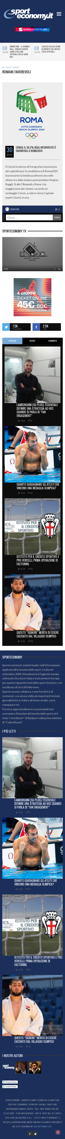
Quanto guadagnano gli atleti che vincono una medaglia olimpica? (38, 486)
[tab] (12, 341)
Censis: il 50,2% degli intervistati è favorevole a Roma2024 (36, 149)
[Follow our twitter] (6, 327)
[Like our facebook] (36, 327)
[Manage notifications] (57, 1132)
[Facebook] (30, 1133)
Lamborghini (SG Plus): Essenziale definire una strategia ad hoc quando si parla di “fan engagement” (37, 410)
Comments (52, 340)
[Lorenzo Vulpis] (35, 1067)
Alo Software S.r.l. (43, 1126)
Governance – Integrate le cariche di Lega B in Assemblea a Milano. (20, 50)
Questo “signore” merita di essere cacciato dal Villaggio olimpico (38, 634)
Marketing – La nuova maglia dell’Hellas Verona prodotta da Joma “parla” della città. (51, 51)
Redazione (15, 209)
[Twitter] (35, 1133)
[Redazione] (8, 1067)
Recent (32, 340)
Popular (12, 340)
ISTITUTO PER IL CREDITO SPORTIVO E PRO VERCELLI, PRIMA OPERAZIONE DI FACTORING (38, 560)
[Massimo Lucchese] (22, 1067)
